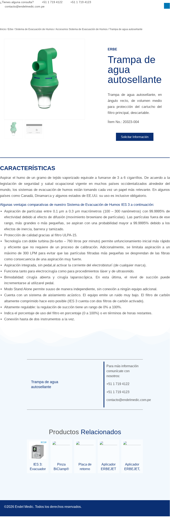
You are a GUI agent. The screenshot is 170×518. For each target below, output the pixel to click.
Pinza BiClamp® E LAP (61, 469)
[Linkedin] (167, 6)
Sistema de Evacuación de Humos (34, 29)
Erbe (10, 29)
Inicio (3, 29)
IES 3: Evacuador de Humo (38, 469)
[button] (94, 385)
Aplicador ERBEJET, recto (132, 469)
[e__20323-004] (44, 79)
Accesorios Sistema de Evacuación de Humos (81, 29)
